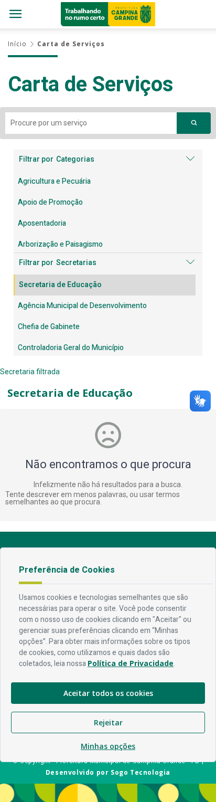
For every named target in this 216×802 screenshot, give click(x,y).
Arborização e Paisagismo (60, 244)
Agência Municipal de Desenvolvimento (82, 305)
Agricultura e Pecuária (54, 181)
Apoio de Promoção (50, 202)
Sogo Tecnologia (140, 772)
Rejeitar (108, 722)
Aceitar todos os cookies (108, 693)
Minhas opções (108, 746)
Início (17, 43)
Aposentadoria (42, 223)
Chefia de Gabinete (49, 326)
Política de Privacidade (131, 663)
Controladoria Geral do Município (71, 347)
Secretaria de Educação (60, 284)
